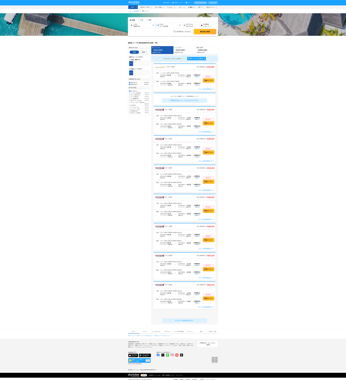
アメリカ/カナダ (156, 331)
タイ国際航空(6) (140, 98)
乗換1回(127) (134, 82)
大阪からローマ (141, 335)
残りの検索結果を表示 (185, 320)
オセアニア (167, 331)
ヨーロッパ (190, 331)
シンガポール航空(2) (140, 93)
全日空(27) (140, 105)
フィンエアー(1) (140, 107)
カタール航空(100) (140, 95)
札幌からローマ (159, 335)
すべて (131, 63)
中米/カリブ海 (212, 331)
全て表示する (134, 91)
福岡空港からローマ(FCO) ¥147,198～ (185, 100)
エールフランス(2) (140, 109)
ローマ (133, 331)
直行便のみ (184, 31)
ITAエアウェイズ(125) (140, 100)
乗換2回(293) (134, 84)
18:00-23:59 (147, 63)
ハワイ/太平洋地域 (179, 331)
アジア (145, 331)
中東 (201, 331)
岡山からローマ (167, 335)
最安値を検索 (205, 32)
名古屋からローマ (149, 335)
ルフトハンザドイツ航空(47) (140, 103)
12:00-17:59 (143, 63)
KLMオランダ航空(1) (140, 113)
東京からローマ (132, 335)
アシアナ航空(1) (140, 96)
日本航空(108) (140, 111)
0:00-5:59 (135, 63)
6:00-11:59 (139, 63)
